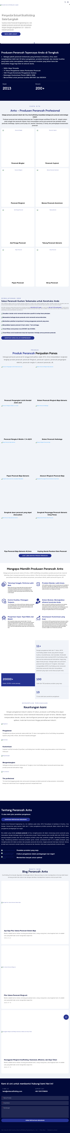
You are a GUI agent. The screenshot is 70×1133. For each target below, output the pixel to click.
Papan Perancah (18, 283)
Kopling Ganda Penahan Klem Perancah (52, 551)
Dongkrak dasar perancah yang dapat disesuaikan (18, 514)
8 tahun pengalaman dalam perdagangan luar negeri (36, 854)
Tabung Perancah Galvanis (52, 243)
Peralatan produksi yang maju (27, 850)
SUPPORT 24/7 (39, 1088)
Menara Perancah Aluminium (52, 203)
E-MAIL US (6, 1088)
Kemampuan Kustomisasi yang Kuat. (53, 618)
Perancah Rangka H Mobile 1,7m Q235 (18, 439)
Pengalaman (7, 731)
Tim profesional (8, 778)
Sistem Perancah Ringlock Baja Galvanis (52, 400)
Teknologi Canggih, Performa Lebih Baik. (21, 584)
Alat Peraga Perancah (18, 243)
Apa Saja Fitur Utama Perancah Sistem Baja (20, 931)
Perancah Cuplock (52, 163)
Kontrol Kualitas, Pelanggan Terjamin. (18, 601)
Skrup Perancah (52, 283)
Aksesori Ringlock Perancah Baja (52, 476)
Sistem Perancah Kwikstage (52, 439)
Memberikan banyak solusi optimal (29, 857)
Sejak (5, 84)
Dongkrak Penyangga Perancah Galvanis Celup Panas (52, 514)
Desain (37, 84)
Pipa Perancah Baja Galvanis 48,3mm (18, 551)
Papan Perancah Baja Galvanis (18, 476)
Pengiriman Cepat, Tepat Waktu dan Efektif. (21, 618)
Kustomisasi (7, 747)
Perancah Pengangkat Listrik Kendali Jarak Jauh (17, 402)
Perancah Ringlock (18, 203)
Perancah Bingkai (17, 163)
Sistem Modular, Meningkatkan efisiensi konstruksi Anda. (53, 601)
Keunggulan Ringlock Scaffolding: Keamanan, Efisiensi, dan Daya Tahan (30, 1060)
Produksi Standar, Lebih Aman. (53, 583)
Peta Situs (43, 1130)
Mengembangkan (9, 762)
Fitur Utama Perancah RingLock (15, 995)
